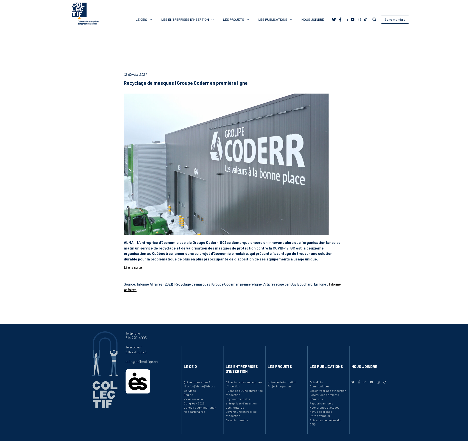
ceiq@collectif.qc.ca (142, 361)
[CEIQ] (85, 14)
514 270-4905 (136, 338)
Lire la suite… (134, 267)
